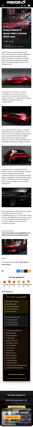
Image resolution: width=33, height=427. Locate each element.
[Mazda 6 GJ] (16, 2)
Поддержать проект (12, 417)
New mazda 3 (15, 262)
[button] (3, 5)
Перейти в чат (16, 408)
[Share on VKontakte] (7, 41)
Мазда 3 (26, 262)
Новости (5, 26)
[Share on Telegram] (9, 41)
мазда (21, 262)
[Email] (29, 271)
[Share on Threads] (12, 41)
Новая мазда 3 (6, 264)
